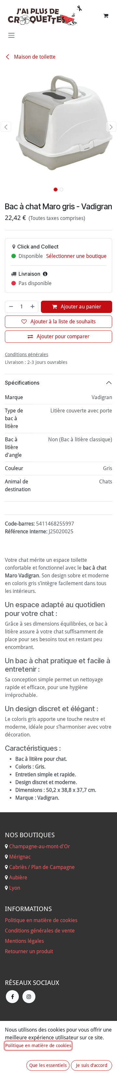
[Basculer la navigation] (11, 35)
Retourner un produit (29, 951)
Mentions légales (24, 941)
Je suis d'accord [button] (91, 1065)
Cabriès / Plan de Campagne (42, 867)
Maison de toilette (34, 57)
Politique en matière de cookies (41, 920)
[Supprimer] (10, 307)
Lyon (14, 888)
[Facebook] (12, 996)
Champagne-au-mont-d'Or (39, 846)
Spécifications (22, 382)
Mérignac (19, 857)
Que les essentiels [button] (48, 1065)
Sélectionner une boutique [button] (76, 256)
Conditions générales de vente (40, 931)
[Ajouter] (32, 307)
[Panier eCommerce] (105, 15)
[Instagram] (28, 996)
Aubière (18, 877)
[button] (6, 126)
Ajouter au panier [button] (80, 307)
